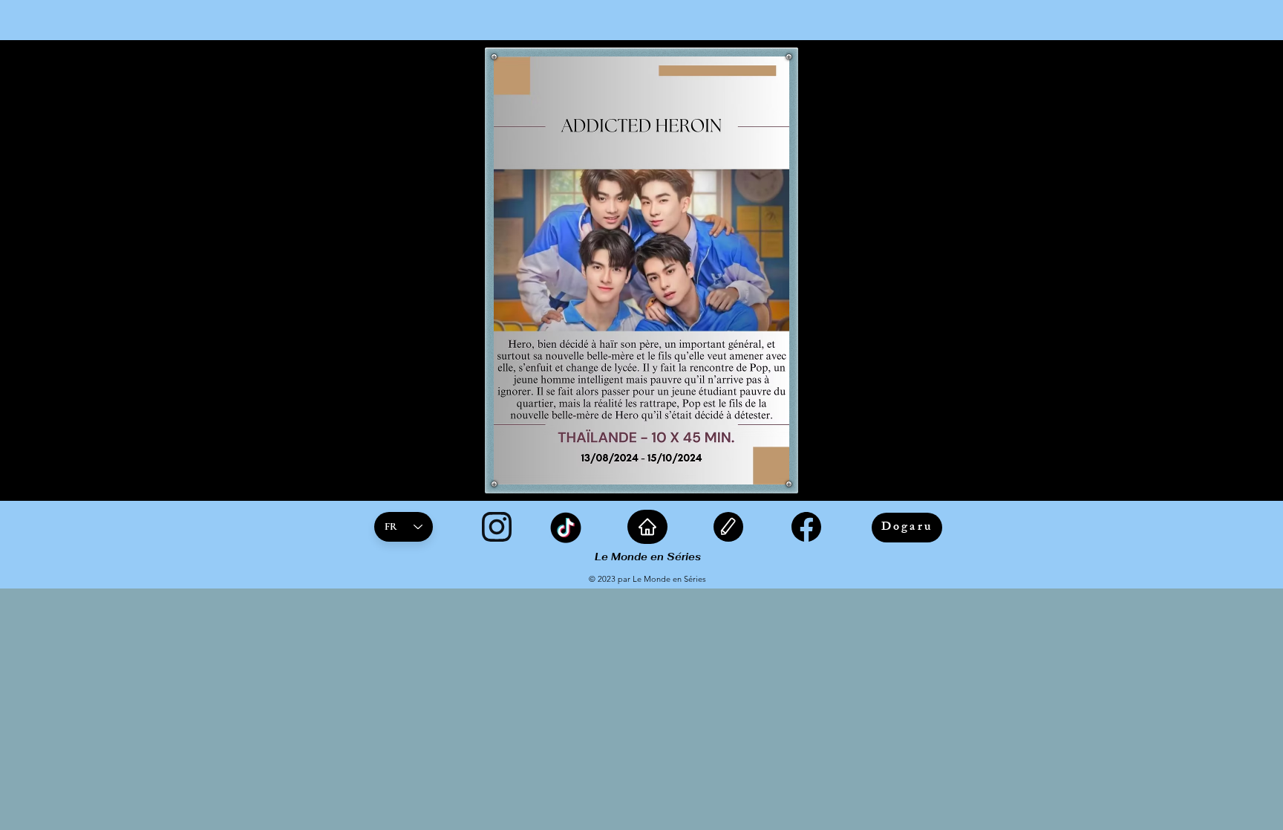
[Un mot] (728, 527)
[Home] (647, 527)
